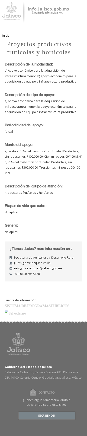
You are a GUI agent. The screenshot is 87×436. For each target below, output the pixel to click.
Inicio (6, 35)
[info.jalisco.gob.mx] (11, 17)
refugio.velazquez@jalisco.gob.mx (38, 268)
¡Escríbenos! (46, 416)
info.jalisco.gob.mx (49, 9)
